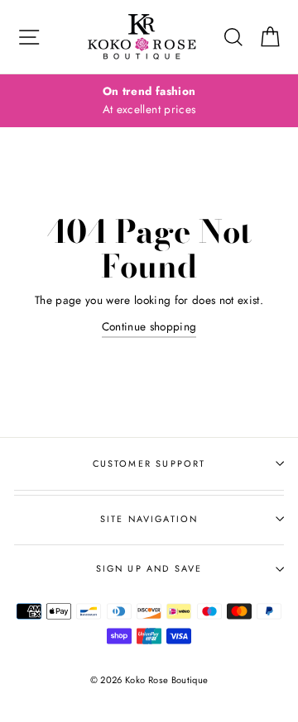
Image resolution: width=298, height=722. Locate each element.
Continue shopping (149, 326)
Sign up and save (149, 568)
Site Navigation (149, 518)
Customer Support (149, 463)
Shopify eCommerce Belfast (149, 707)
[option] (149, 101)
